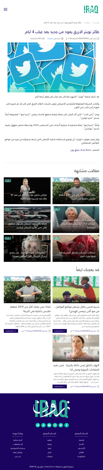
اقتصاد (81, 440)
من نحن (18, 456)
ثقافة (49, 440)
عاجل (50, 452)
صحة (49, 448)
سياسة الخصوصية (18, 448)
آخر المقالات (18, 444)
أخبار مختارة (17, 440)
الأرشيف (81, 448)
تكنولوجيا (81, 456)
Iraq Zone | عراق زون (80, 150)
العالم (81, 452)
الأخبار (81, 444)
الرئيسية (96, 22)
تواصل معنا (17, 452)
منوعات (87, 22)
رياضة (49, 444)
